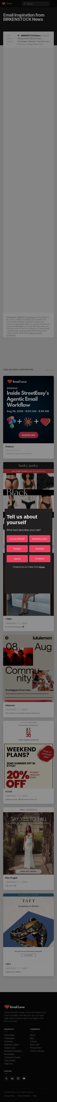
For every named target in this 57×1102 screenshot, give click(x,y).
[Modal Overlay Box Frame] (28, 551)
